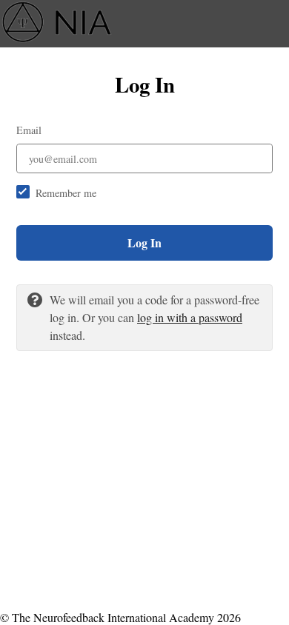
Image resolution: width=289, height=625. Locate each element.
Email (28, 130)
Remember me (66, 193)
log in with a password (189, 317)
